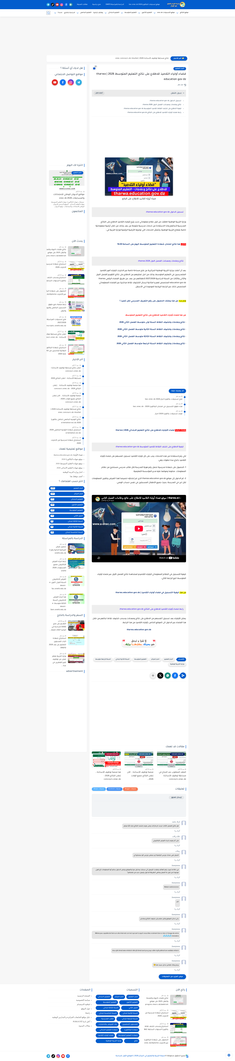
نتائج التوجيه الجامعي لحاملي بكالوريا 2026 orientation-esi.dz (66, 421)
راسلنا (87, 1013)
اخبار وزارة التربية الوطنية (72, 472)
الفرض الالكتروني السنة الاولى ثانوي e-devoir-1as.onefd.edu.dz (57, 584)
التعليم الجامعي (85, 12)
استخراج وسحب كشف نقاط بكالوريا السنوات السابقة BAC (54, 279)
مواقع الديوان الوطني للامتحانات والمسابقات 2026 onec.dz (68, 196)
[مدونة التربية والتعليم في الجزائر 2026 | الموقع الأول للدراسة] (176, 5)
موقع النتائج (184, 12)
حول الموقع (85, 1009)
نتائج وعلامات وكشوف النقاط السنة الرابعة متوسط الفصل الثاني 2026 (151, 344)
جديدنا (60, 12)
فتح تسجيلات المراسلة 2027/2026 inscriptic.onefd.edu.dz (56, 323)
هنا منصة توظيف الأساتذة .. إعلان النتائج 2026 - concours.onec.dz (108, 776)
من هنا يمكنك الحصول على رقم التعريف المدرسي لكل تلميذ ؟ (149, 301)
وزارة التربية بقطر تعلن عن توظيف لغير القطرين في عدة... (59, 661)
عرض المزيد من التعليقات (172, 977)
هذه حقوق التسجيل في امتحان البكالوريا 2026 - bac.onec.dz (157, 407)
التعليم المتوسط (130, 12)
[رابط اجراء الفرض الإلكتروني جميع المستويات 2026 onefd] (76, 563)
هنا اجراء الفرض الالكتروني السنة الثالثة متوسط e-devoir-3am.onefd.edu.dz (58, 603)
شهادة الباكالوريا (131, 1030)
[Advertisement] (117, 36)
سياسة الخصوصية (83, 1000)
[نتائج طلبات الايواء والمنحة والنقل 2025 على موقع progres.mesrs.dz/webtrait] (76, 251)
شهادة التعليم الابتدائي (109, 1030)
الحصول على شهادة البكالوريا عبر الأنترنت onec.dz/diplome (54, 293)
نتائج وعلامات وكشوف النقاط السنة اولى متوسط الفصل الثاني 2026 (152, 322)
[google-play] (70, 4)
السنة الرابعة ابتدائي (130, 1019)
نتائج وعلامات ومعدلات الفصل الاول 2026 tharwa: (161, 105)
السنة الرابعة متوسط (103, 659)
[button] (175, 675)
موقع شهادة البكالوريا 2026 (72, 459)
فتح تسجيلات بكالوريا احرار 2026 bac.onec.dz (163, 399)
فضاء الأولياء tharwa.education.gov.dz (68, 455)
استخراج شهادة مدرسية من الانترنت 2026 (54, 266)
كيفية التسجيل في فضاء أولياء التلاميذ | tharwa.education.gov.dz (147, 593)
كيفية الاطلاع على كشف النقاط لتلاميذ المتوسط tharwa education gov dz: (152, 109)
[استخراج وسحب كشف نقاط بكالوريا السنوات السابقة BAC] (76, 279)
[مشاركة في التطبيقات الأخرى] (153, 675)
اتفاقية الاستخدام (83, 1004)
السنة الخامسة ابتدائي (67, 532)
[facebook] (66, 4)
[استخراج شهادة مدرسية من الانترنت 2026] (76, 266)
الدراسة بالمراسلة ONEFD (115, 4)
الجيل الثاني (67, 516)
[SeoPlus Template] (187, 1056)
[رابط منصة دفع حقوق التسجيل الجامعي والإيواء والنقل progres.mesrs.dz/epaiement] (76, 306)
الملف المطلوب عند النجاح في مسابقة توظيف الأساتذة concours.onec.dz (172, 776)
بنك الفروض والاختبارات (107, 1024)
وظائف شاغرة (98, 13)
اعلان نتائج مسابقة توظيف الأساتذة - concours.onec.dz (54, 336)
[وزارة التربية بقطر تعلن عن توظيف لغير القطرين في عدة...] (76, 658)
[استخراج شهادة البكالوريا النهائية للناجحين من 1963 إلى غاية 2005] (76, 349)
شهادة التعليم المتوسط (128, 1035)
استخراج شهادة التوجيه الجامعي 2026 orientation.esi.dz (65, 431)
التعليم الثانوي (147, 12)
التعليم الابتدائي (113, 12)
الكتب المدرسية (107, 1019)
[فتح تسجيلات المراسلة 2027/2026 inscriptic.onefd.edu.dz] (76, 321)
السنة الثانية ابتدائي (122, 659)
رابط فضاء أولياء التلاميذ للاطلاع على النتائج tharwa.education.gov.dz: (154, 112)
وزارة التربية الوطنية (177, 664)
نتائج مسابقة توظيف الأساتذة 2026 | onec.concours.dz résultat (66, 411)
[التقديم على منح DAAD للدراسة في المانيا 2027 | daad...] (76, 625)
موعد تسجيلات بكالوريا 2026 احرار (168, 414)
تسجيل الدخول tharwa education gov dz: (165, 101)
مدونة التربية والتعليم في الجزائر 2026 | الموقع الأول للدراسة (140, 1056)
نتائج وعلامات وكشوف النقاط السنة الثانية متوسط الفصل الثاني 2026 (151, 329)
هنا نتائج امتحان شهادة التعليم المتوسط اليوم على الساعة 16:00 (148, 244)
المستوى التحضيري (130, 1024)
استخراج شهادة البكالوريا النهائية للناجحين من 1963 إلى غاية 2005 (54, 351)
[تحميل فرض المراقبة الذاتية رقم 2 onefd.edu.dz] (76, 548)
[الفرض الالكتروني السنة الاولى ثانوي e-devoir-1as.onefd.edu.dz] (76, 581)
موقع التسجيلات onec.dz (166, 12)
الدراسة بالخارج (69, 13)
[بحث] (48, 13)
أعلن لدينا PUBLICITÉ (81, 1022)
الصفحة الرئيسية (83, 996)
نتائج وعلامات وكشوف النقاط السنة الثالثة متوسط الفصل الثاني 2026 (151, 336)
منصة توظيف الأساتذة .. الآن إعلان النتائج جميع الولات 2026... (140, 776)
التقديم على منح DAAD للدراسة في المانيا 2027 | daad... (57, 627)
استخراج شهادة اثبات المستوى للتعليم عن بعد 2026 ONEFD (57, 643)
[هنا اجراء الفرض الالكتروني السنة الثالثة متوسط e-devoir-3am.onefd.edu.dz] (76, 599)
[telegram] (48, 4)
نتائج (136, 1041)
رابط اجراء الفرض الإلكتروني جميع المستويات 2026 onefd (59, 566)
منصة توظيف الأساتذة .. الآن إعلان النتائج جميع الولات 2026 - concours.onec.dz (66, 399)
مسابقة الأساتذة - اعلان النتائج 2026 (66, 378)
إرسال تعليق (176, 797)
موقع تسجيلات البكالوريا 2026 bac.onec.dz (144, 4)
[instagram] (61, 4)
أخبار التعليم (179, 68)
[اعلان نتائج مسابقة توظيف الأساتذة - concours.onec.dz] (76, 336)
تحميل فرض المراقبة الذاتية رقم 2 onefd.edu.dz (57, 550)
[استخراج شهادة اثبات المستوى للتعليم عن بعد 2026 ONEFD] (76, 640)
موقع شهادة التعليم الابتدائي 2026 (69, 468)
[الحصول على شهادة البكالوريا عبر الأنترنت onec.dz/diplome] (76, 293)
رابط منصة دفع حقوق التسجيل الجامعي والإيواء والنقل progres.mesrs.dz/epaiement (53, 308)
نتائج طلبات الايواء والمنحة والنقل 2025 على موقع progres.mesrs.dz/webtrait (54, 253)
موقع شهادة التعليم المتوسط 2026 (69, 464)
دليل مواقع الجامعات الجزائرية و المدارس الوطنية (71, 1017)
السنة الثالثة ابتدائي (67, 521)
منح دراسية (96, 4)
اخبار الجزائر (155, 659)
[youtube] (57, 4)
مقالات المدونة (82, 4)
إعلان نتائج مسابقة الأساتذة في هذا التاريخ (151, 58)
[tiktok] (52, 4)
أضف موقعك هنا (76, 476)
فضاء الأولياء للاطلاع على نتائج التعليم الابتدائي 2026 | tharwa (145, 430)
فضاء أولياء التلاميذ (105, 1035)
